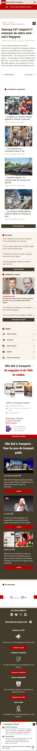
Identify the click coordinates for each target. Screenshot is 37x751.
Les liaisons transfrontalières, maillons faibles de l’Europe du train (18, 213)
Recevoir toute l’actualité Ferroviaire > (21, 7)
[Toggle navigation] (35, 2)
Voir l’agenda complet (18, 319)
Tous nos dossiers (18, 226)
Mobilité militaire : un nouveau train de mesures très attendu (17, 180)
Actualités (3, 22)
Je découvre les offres (18, 436)
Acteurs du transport (13, 357)
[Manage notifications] (33, 747)
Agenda (9, 352)
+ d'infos (18, 491)
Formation (10, 340)
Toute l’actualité (19, 269)
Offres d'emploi (11, 334)
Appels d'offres (11, 346)
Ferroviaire (11, 22)
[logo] (18, 597)
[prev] (1, 597)
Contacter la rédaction (18, 672)
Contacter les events (18, 697)
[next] (35, 597)
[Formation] (33, 340)
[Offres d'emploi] (33, 334)
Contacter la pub (18, 648)
